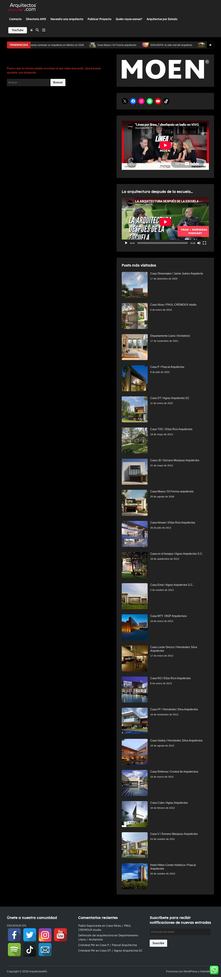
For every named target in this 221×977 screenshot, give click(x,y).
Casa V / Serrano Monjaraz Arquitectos (174, 833)
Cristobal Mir (86, 945)
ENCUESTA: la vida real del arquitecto (159, 45)
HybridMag (206, 971)
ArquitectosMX (38, 971)
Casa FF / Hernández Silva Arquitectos (174, 709)
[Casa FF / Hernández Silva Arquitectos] (135, 709)
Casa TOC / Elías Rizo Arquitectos (171, 429)
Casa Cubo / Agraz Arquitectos (169, 802)
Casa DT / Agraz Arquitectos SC (169, 398)
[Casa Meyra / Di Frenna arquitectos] (135, 491)
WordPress (190, 971)
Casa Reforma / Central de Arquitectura (174, 771)
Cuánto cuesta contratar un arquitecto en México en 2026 (40, 45)
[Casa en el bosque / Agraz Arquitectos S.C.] (135, 554)
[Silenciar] (199, 243)
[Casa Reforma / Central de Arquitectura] (135, 771)
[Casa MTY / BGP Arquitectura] (135, 616)
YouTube (17, 30)
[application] (165, 221)
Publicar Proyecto (99, 19)
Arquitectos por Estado (162, 19)
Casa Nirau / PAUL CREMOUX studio (173, 304)
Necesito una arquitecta (66, 19)
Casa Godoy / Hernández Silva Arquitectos (176, 740)
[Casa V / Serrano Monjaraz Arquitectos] (135, 834)
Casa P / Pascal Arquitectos (167, 366)
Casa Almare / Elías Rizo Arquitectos (172, 522)
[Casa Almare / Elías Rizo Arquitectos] (135, 522)
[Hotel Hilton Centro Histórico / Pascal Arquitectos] (135, 865)
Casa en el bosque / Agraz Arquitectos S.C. (176, 553)
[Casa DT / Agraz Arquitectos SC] (135, 398)
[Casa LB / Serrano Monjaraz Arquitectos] (135, 460)
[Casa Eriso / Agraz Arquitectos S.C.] (135, 585)
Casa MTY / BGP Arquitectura (168, 615)
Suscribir (158, 943)
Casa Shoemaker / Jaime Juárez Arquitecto (176, 273)
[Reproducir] (126, 243)
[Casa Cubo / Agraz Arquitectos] (135, 803)
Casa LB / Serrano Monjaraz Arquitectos (174, 460)
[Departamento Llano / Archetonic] (135, 336)
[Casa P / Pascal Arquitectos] (135, 367)
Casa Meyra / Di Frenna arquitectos (104, 45)
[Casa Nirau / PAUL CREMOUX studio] (135, 305)
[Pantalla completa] (204, 243)
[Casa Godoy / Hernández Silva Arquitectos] (135, 740)
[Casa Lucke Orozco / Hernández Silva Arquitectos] (135, 647)
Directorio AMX (36, 19)
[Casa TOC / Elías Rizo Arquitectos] (135, 429)
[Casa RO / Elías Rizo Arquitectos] (135, 678)
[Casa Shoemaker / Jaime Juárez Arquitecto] (135, 273)
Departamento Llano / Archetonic (170, 335)
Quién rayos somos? (129, 19)
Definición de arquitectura (96, 935)
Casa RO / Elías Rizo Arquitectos (170, 678)
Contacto (15, 19)
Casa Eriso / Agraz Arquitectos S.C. (171, 584)
